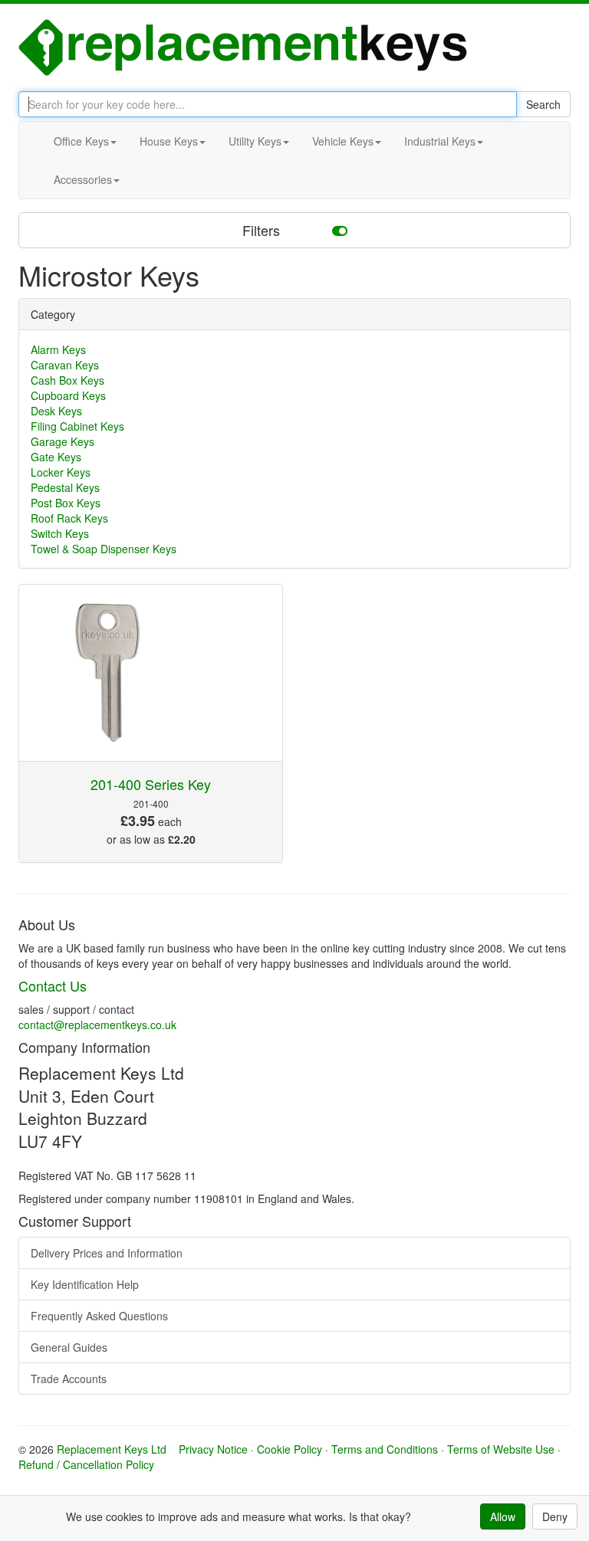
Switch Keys (60, 533)
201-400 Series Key (150, 784)
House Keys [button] (169, 141)
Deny (555, 1516)
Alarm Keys (58, 349)
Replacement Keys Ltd (111, 1449)
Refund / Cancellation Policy (86, 1464)
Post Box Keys (65, 502)
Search (543, 104)
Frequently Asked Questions (99, 1315)
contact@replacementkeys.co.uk (97, 1024)
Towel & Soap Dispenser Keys (103, 548)
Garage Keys (62, 441)
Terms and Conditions (384, 1449)
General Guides (69, 1347)
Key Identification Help (85, 1284)
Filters (263, 230)
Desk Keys (56, 410)
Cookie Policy (289, 1449)
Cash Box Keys (67, 380)
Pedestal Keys (65, 487)
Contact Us (52, 985)
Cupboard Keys (68, 395)
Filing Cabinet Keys (77, 426)
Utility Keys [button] (255, 141)
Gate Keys (56, 456)
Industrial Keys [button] (439, 141)
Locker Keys (60, 472)
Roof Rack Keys (69, 518)
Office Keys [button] (81, 141)
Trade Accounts (69, 1378)
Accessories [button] (83, 179)
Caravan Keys (65, 364)
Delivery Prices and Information (107, 1253)
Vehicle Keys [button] (342, 141)
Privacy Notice (213, 1449)
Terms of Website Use (500, 1449)
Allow (502, 1516)
